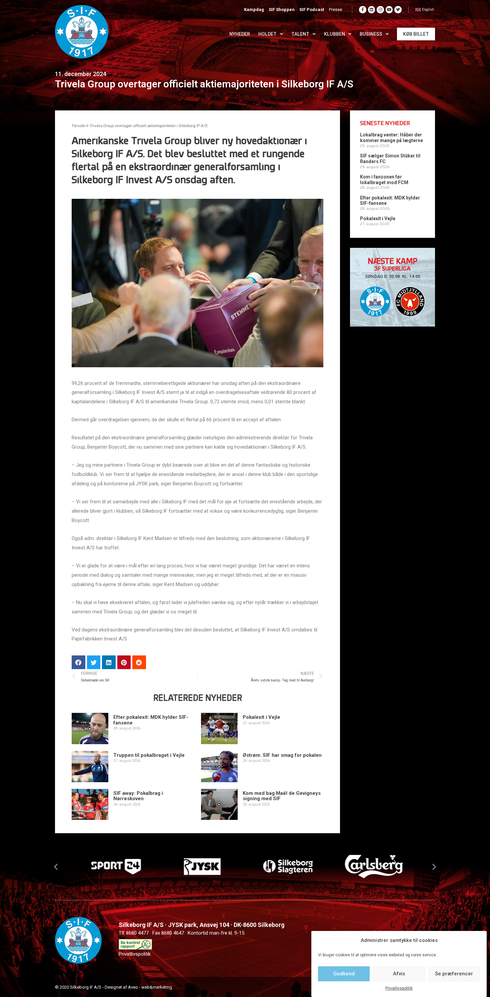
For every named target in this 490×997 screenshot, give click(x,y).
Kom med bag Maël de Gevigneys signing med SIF (282, 796)
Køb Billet (416, 34)
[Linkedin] (371, 9)
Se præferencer (454, 974)
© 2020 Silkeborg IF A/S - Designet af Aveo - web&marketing (113, 987)
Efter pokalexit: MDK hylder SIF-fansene (150, 720)
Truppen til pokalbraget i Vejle (149, 755)
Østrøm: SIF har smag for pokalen (282, 755)
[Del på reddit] (139, 662)
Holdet (267, 34)
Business (371, 34)
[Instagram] (380, 9)
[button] (56, 867)
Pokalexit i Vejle (261, 717)
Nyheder (239, 34)
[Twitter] (398, 9)
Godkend (344, 974)
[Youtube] (389, 9)
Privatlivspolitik (399, 988)
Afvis (399, 974)
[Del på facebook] (78, 662)
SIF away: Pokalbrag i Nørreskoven (138, 796)
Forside (78, 126)
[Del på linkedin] (109, 662)
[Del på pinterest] (124, 662)
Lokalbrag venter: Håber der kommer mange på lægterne (391, 137)
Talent (300, 34)
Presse (335, 9)
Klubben (334, 34)
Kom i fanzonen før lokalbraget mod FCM (384, 179)
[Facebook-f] (362, 9)
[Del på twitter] (94, 662)
